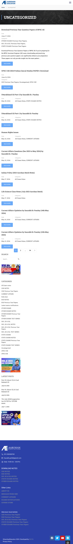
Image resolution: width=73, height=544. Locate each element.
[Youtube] (62, 538)
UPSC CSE (33, 82)
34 (30, 250)
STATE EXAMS (6, 335)
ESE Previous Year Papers (9, 302)
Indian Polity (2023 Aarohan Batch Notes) (18, 173)
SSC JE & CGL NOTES (8, 324)
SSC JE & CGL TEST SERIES (10, 332)
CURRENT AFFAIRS (32, 139)
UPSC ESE (4, 354)
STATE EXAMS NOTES (33, 101)
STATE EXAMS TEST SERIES (10, 345)
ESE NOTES (5, 300)
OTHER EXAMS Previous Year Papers (14, 41)
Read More (7, 63)
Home (3, 7)
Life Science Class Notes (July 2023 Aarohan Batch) (22, 191)
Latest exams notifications (9, 305)
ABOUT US (5, 491)
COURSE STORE (7, 503)
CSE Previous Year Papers (10, 82)
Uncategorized (24, 82)
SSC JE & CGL (5, 321)
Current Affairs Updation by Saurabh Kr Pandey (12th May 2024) (25, 233)
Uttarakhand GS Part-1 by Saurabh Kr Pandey (19, 113)
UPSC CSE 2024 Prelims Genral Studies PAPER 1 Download (24, 71)
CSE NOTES (5, 288)
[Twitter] (57, 538)
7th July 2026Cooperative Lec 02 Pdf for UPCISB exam (10, 401)
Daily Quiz (4, 297)
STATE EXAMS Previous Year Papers (13, 46)
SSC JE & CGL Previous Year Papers (13, 43)
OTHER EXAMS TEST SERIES (10, 319)
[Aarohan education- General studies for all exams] (11, 448)
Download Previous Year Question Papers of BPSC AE (22, 30)
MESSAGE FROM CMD (9, 494)
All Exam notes (20, 101)
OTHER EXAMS (6, 308)
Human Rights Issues (9, 132)
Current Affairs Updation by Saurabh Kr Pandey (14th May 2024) (25, 211)
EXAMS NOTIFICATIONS (10, 500)
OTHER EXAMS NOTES (8, 311)
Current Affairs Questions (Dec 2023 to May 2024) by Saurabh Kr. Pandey (22, 152)
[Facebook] (52, 538)
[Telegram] (67, 538)
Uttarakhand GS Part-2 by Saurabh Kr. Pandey (20, 94)
